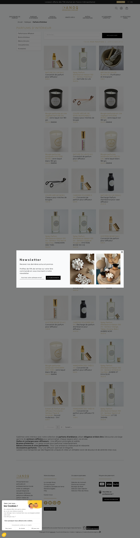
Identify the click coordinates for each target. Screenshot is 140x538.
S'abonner (53, 278)
